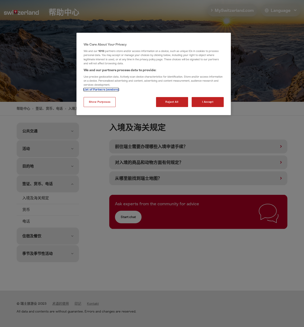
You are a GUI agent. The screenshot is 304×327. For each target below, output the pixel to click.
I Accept (208, 101)
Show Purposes (99, 101)
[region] (153, 74)
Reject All (172, 101)
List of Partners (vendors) (101, 89)
